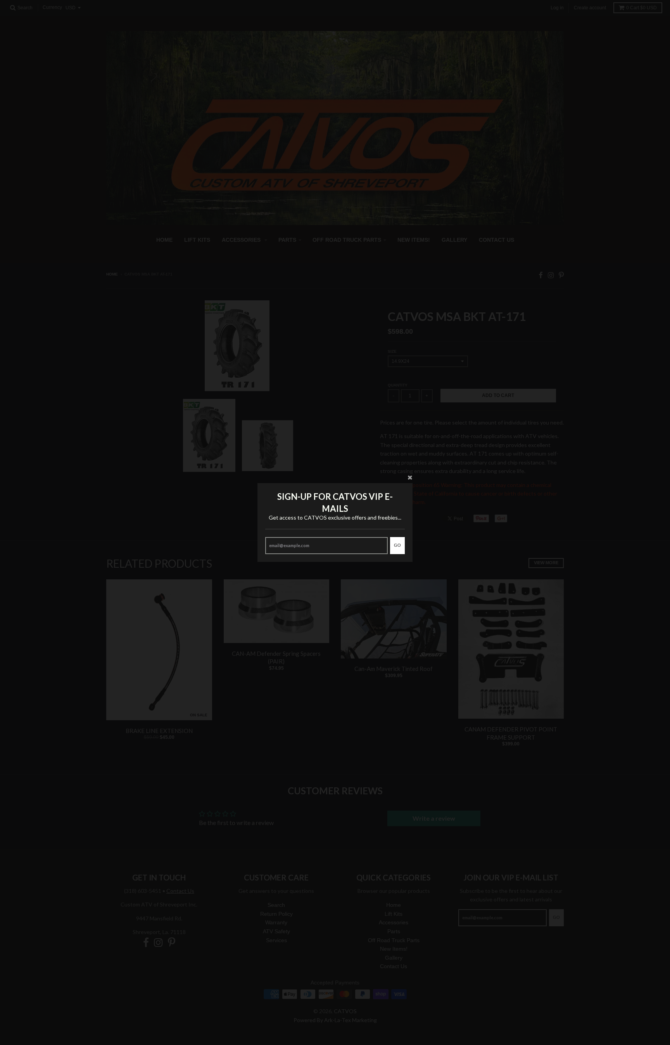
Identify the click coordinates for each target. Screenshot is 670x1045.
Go (397, 545)
